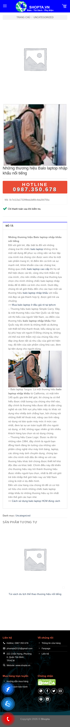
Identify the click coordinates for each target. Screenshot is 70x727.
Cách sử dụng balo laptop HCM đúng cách (36, 501)
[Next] (16, 94)
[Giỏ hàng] (64, 6)
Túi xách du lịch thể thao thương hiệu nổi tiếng (35, 594)
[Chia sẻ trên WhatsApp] (41, 691)
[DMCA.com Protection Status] (47, 682)
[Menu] (5, 5)
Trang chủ (23, 17)
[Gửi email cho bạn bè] (60, 691)
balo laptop (37, 249)
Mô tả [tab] (9, 225)
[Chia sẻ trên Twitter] (54, 691)
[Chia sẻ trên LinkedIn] (47, 699)
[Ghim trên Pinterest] (41, 699)
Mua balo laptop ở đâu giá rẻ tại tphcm (34, 304)
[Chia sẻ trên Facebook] (47, 691)
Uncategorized (43, 17)
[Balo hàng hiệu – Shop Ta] (34, 6)
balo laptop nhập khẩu (35, 292)
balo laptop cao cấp (38, 269)
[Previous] (6, 94)
